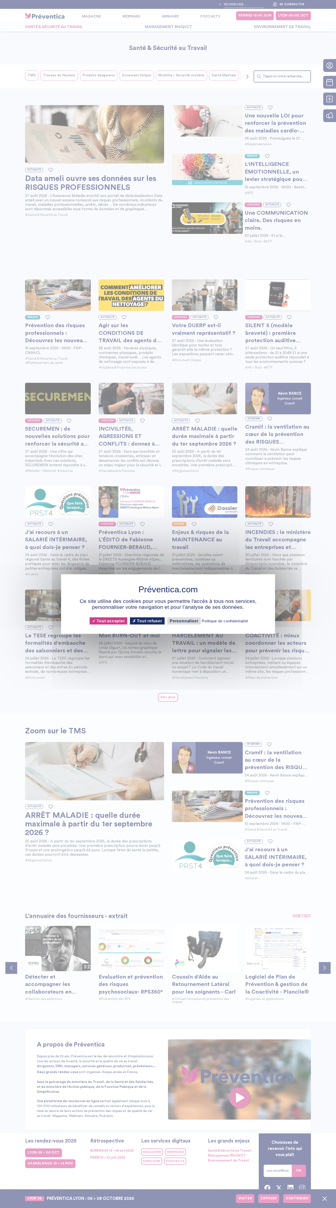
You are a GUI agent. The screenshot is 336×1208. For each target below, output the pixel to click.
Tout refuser (149, 621)
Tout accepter (110, 621)
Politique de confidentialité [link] (225, 621)
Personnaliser (184, 621)
